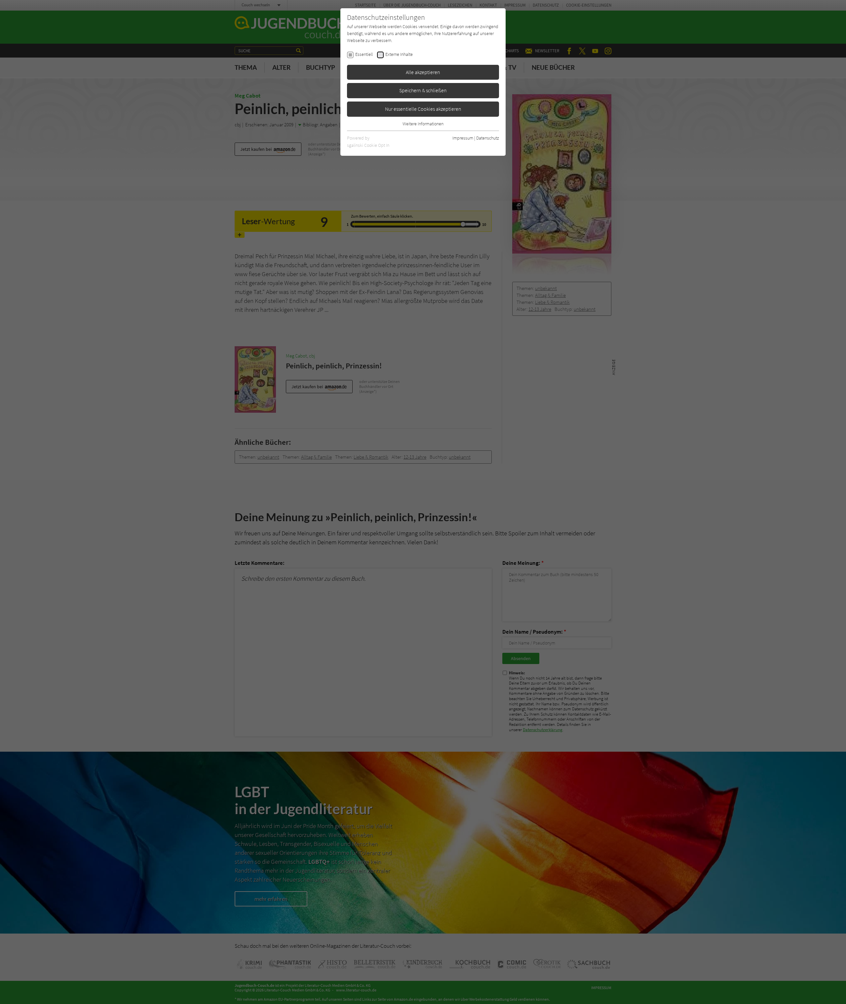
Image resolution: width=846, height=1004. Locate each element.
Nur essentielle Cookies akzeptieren (423, 108)
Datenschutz (487, 138)
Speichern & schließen (423, 90)
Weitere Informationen (423, 124)
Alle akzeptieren (423, 72)
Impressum (462, 138)
